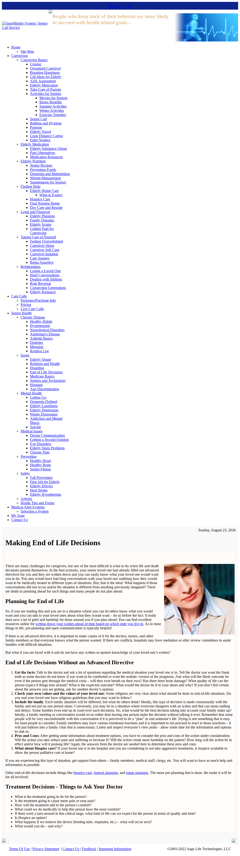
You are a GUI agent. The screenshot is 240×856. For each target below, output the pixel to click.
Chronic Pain (39, 452)
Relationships (31, 267)
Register (114, 6)
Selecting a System (35, 511)
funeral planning (106, 773)
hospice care (83, 773)
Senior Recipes (41, 165)
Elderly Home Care (44, 191)
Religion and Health (45, 364)
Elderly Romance (43, 292)
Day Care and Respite (46, 208)
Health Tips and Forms (37, 503)
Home (15, 47)
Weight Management (45, 178)
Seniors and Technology (48, 381)
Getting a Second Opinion (49, 440)
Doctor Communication (47, 435)
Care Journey (40, 258)
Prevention (29, 456)
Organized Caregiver (45, 68)
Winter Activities (51, 111)
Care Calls (19, 296)
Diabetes (36, 343)
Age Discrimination (44, 389)
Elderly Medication (35, 144)
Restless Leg (39, 351)
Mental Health (31, 393)
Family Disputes (42, 220)
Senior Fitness (40, 469)
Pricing (26, 305)
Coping (35, 64)
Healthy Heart (40, 461)
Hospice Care (40, 199)
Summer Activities (53, 106)
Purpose (36, 127)
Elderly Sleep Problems (47, 448)
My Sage (18, 516)
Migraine (36, 347)
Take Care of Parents (45, 89)
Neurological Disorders (47, 330)
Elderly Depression (44, 410)
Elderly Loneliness (44, 406)
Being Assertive (41, 262)
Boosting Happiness (45, 73)
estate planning (137, 773)
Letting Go (38, 397)
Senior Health (21, 313)
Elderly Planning (42, 216)
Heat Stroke (39, 490)
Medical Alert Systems (28, 507)
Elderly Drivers (41, 486)
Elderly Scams (40, 224)
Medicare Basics (42, 376)
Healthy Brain (40, 465)
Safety (25, 473)
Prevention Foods (43, 170)
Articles (26, 499)
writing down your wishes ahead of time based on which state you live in (89, 624)
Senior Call (38, 119)
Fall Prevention (41, 478)
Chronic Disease (33, 317)
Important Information (115, 849)
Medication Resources (46, 157)
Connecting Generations (48, 288)
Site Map (27, 51)
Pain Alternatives (42, 153)
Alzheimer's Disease (45, 334)
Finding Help (30, 186)
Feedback (89, 849)
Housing (36, 385)
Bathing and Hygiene (46, 123)
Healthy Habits (41, 321)
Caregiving (19, 56)
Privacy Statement (45, 849)
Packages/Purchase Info (38, 300)
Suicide (35, 427)
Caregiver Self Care (44, 250)
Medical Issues (31, 431)
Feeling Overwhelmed (46, 241)
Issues (25, 355)
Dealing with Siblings (46, 279)
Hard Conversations (45, 275)
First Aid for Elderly (45, 482)
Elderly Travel (40, 132)
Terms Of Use (19, 849)
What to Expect (50, 195)
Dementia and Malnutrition (50, 174)
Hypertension (40, 326)
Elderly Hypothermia (45, 494)
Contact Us (19, 520)
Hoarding (37, 368)
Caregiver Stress (42, 246)
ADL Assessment (43, 81)
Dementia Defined (43, 402)
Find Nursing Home (45, 203)
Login (127, 6)
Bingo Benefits (50, 102)
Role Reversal (40, 283)
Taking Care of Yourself (38, 237)
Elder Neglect (40, 140)
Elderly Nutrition (33, 161)
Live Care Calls (32, 309)
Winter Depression (43, 414)
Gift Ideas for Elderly (45, 77)
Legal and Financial (35, 212)
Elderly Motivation (44, 85)
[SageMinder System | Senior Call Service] (25, 28)
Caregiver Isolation (44, 254)
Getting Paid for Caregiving (42, 231)
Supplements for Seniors (48, 182)
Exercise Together (52, 115)
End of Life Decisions (46, 372)
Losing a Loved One (45, 271)
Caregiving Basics (34, 60)
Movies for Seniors (53, 98)
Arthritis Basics (41, 338)
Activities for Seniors (45, 94)
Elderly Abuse (40, 359)
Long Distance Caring (46, 136)
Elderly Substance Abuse (48, 148)
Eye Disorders (40, 444)
